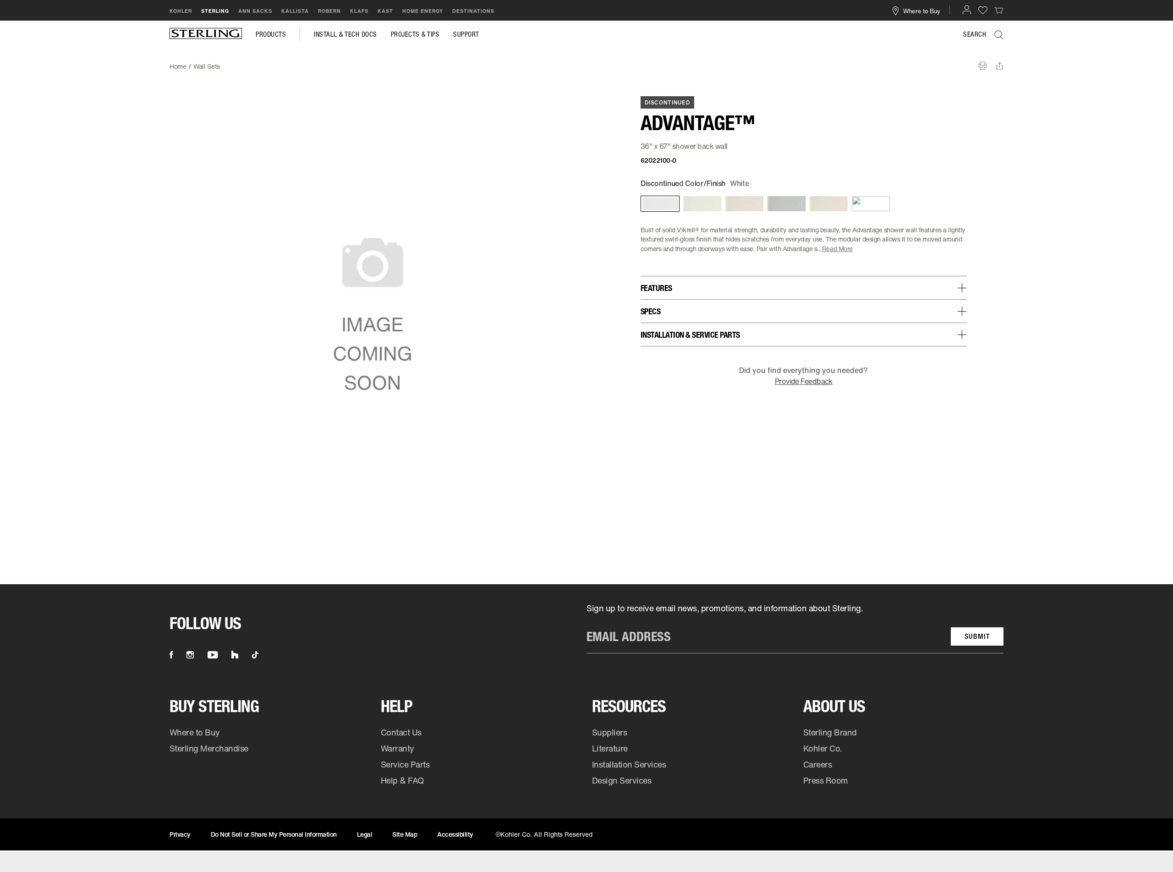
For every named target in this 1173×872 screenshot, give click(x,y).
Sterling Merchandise (209, 748)
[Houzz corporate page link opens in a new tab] (234, 655)
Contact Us (401, 732)
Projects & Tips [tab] (415, 34)
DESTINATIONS (473, 11)
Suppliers (609, 732)
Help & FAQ (402, 780)
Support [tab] (466, 34)
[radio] (659, 204)
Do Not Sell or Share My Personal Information (274, 834)
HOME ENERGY (422, 11)
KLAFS (359, 11)
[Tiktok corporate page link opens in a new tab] (255, 655)
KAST (385, 11)
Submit (977, 636)
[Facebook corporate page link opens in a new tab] (171, 655)
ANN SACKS (255, 11)
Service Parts (405, 764)
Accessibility (455, 834)
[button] (966, 9)
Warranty (397, 748)
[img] (206, 34)
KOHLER (181, 11)
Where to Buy (195, 732)
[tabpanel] (586, 62)
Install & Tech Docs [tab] (345, 34)
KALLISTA (295, 11)
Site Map (404, 834)
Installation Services (629, 764)
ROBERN (329, 11)
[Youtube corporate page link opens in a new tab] (213, 655)
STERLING (215, 11)
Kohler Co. (822, 748)
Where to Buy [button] (921, 10)
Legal (365, 834)
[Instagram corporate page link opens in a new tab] (190, 655)
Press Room (825, 780)
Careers (817, 764)
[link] (998, 10)
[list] (794, 628)
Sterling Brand (830, 732)
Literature (610, 748)
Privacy (180, 834)
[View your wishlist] (982, 10)
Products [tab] (271, 34)
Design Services (622, 780)
